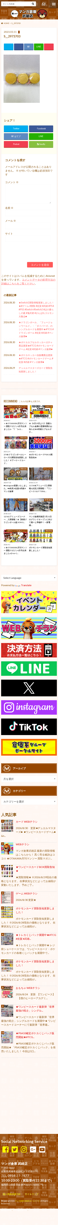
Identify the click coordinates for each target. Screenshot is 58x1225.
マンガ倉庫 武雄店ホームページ (27, 1201)
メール (10, 220)
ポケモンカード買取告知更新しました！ (35, 910)
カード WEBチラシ (27, 821)
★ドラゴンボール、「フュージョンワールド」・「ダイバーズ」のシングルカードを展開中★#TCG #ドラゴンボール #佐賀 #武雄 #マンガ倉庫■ (36, 329)
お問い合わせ (43, 4)
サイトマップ (32, 1194)
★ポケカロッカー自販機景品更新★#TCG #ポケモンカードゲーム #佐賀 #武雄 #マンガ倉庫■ (36, 358)
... (28, 1210)
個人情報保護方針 (12, 1194)
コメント (12, 182)
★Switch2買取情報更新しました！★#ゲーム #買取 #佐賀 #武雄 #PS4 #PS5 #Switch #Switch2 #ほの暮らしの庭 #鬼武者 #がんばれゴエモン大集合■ (36, 309)
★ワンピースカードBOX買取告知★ (35, 868)
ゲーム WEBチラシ (27, 893)
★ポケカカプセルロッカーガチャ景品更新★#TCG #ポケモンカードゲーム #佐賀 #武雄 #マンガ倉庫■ (36, 346)
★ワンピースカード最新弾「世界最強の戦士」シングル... (35, 1008)
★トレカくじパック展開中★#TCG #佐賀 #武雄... (36, 936)
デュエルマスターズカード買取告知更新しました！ (36, 370)
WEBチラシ (22, 844)
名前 (9, 207)
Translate (26, 585)
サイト (9, 233)
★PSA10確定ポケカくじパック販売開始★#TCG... (35, 1035)
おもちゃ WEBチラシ (28, 987)
